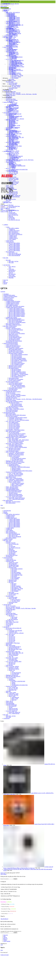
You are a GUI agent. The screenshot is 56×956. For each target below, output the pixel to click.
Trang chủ (3, 872)
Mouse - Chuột (12, 696)
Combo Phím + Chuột (13, 178)
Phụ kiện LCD (12, 664)
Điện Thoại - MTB (7, 540)
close (2, 505)
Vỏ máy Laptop (12, 80)
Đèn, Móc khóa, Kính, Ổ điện (15, 649)
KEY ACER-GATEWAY (17, 568)
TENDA (13, 682)
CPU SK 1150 (12, 636)
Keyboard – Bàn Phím (13, 179)
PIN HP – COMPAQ (16, 73)
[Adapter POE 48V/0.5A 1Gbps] (23, 764)
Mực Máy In (11, 615)
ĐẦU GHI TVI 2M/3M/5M (15, 536)
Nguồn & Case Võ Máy (11, 686)
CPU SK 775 (12, 641)
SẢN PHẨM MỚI (10, 703)
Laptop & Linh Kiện (7, 557)
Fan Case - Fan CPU (13, 688)
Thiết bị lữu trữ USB (13, 193)
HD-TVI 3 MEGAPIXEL (14, 23)
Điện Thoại (8, 38)
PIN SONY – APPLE (16, 76)
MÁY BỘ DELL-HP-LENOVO (13, 676)
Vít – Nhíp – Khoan (15, 86)
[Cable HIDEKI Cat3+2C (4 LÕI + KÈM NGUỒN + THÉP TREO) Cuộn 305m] (17, 793)
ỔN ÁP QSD (12, 650)
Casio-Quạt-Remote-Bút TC (15, 646)
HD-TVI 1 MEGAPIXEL (14, 523)
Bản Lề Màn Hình (13, 563)
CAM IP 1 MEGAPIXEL (14, 519)
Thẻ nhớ (10, 707)
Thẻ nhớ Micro (12, 554)
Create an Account (5, 954)
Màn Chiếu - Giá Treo (11, 716)
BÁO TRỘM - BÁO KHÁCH (12, 514)
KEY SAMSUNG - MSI (16, 575)
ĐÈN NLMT (9, 644)
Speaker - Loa (12, 670)
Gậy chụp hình (12, 546)
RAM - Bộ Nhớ (9, 702)
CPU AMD (11, 635)
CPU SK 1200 (12, 640)
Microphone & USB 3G (14, 153)
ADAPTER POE (7, 8)
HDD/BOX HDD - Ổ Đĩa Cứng (13, 651)
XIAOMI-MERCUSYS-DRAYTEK (19, 169)
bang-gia (5, 511)
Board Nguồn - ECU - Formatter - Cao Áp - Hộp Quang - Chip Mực (21, 608)
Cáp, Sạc (11, 545)
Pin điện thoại (12, 550)
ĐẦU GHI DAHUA (10, 531)
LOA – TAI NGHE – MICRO (12, 151)
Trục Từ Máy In (9, 624)
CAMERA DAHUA (10, 515)
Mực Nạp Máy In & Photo (11, 100)
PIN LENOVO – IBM (16, 74)
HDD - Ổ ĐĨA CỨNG (14, 654)
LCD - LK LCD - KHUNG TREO (13, 661)
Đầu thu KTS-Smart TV (14, 132)
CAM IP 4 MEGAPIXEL (14, 19)
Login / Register (6, 941)
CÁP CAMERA (9, 530)
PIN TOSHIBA (14, 78)
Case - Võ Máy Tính (13, 687)
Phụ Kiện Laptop (9, 81)
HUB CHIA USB (13, 659)
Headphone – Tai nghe (14, 152)
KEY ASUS (14, 570)
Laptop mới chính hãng (11, 560)
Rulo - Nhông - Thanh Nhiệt (12, 622)
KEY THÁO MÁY (15, 577)
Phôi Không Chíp (10, 620)
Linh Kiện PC (6, 112)
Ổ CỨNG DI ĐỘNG (13, 655)
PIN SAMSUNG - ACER (17, 588)
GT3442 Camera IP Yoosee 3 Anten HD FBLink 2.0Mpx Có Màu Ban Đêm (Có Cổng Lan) (28, 867)
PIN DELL (13, 71)
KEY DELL (14, 59)
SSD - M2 (11, 656)
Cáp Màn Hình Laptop (14, 565)
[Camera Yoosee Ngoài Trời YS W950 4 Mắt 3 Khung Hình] (18, 824)
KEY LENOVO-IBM (16, 573)
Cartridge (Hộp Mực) (10, 95)
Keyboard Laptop (12, 567)
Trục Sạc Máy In (9, 623)
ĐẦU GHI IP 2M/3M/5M (14, 32)
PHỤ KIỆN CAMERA (11, 537)
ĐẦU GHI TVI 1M (13, 535)
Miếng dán (11, 549)
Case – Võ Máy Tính (13, 172)
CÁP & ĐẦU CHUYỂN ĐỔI (15, 630)
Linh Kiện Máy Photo (11, 99)
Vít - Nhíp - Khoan (15, 601)
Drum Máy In (9, 96)
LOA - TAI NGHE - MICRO (12, 666)
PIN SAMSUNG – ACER (17, 75)
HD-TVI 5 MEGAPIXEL (14, 526)
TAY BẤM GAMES (13, 660)
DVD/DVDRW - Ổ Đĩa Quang (13, 643)
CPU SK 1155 (12, 639)
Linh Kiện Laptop (10, 561)
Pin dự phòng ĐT (12, 706)
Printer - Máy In (9, 701)
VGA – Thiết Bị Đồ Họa (14, 196)
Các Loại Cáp (9, 629)
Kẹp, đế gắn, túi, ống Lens (14, 547)
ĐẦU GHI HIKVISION (11, 533)
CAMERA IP (9, 529)
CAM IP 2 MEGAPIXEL (14, 520)
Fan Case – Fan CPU (13, 173)
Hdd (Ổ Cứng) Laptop (14, 54)
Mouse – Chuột (14, 183)
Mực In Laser (14, 102)
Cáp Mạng (11, 678)
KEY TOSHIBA (15, 578)
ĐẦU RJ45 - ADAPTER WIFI (18, 681)
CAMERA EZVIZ (10, 516)
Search (2, 204)
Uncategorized (6, 201)
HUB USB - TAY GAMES (12, 657)
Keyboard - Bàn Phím (13, 694)
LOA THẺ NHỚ (15, 158)
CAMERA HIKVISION (11, 518)
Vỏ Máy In (8, 111)
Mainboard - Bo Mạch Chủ (12, 675)
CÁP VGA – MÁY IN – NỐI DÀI (16, 118)
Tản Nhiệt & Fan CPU (14, 593)
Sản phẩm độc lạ (9, 556)
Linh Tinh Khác (9, 149)
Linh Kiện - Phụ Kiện (10, 542)
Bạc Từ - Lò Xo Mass (11, 605)
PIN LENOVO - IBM (16, 587)
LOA (12, 671)
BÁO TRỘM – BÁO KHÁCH (13, 12)
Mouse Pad (13, 184)
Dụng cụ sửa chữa (13, 84)
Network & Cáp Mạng (11, 677)
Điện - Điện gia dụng (10, 645)
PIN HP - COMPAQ (15, 586)
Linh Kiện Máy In (7, 90)
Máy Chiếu (5, 714)
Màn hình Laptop (12, 581)
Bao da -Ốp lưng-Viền (13, 544)
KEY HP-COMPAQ (15, 572)
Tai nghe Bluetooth (13, 551)
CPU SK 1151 (12, 638)
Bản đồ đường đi (4, 918)
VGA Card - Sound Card (11, 711)
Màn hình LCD (12, 662)
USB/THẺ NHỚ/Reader (11, 704)
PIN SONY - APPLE (16, 589)
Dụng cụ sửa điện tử (15, 85)
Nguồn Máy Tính (12, 690)
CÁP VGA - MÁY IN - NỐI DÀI (16, 633)
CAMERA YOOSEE (8, 539)
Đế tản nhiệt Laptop (13, 87)
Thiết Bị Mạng (12, 680)
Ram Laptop (11, 79)
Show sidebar (3, 874)
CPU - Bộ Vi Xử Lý (10, 634)
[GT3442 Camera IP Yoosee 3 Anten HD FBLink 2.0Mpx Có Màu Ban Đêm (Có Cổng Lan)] (24, 866)
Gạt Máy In (8, 612)
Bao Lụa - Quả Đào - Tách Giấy (13, 607)
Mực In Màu (14, 618)
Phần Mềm (8, 691)
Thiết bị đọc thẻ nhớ (13, 708)
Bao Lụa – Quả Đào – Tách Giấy (13, 92)
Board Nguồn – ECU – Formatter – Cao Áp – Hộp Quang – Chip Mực (21, 94)
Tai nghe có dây (12, 552)
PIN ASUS (13, 583)
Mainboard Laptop (13, 579)
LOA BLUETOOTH (16, 672)
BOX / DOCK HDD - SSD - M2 (16, 652)
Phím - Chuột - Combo (11, 692)
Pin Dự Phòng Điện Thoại (11, 555)
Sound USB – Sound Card (14, 195)
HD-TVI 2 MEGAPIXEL (14, 22)
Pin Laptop (11, 582)
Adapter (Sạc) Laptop (13, 562)
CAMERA (5, 11)
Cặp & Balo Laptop (13, 83)
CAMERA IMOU (10, 528)
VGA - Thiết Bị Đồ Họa (14, 713)
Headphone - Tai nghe (13, 667)
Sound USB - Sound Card (14, 712)
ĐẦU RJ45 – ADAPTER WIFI (18, 165)
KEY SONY (14, 576)
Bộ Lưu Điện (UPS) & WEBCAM (13, 628)
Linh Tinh (11, 89)
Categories (3, 291)
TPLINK (13, 168)
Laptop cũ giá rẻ (9, 558)
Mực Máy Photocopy (13, 619)
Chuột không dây (15, 181)
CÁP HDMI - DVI (13, 631)
